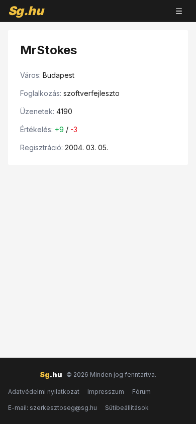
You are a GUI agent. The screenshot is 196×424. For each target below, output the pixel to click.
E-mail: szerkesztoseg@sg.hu (52, 407)
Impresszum (105, 391)
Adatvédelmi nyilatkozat (43, 391)
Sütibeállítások (127, 407)
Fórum (141, 391)
